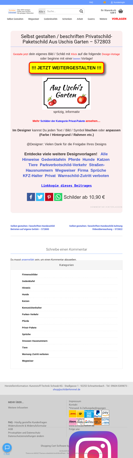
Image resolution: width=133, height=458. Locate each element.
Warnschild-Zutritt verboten (84, 176)
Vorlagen (119, 18)
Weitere (103, 19)
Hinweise (31, 159)
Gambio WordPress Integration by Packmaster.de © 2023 (87, 453)
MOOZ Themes (39, 453)
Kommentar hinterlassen (106, 207)
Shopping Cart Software (53, 445)
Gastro (91, 19)
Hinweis (26, 287)
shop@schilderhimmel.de (66, 389)
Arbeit (80, 19)
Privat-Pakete (29, 327)
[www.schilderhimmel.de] (21, 11)
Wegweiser (33, 19)
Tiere (33, 165)
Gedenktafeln (50, 19)
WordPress (61, 453)
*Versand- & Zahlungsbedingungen (87, 408)
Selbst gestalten (15, 19)
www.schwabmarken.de (81, 425)
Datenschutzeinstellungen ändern (26, 436)
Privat (51, 176)
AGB (10, 429)
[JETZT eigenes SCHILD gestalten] (84, 2)
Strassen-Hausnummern (35, 341)
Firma (83, 170)
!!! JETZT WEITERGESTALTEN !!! (66, 67)
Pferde (74, 159)
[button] (80, 196)
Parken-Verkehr (30, 314)
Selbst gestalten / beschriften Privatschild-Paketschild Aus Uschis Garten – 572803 (66, 39)
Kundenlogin (119, 2)
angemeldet (28, 259)
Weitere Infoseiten (18, 407)
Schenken (67, 19)
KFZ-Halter (33, 176)
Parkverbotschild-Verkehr (64, 165)
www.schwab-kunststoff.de (83, 422)
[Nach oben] (124, 453)
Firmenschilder (30, 274)
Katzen (104, 159)
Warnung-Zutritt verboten (35, 354)
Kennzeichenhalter (32, 307)
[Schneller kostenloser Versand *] (97, 2)
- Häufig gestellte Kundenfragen (27, 422)
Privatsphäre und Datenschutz (24, 432)
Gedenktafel (28, 281)
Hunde (89, 159)
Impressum (75, 401)
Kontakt (73, 404)
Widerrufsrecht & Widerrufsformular (27, 425)
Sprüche (99, 170)
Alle (105, 154)
